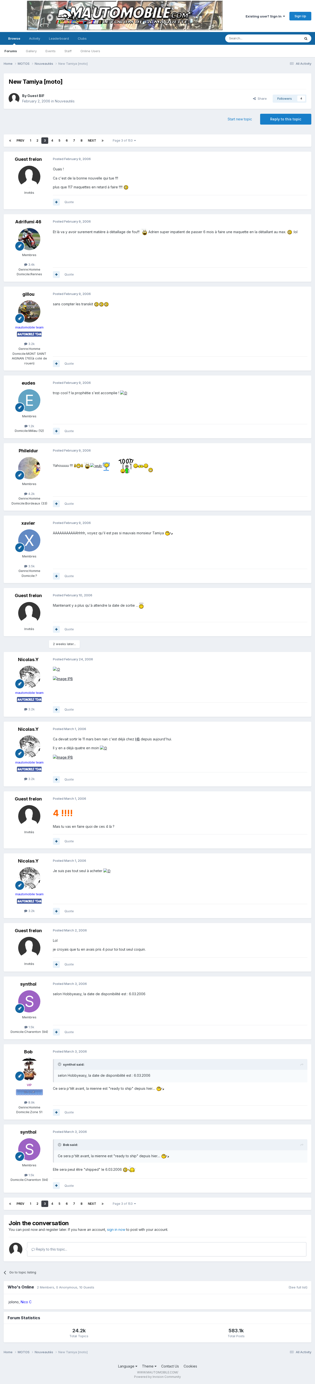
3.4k (31, 264)
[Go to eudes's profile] (29, 400)
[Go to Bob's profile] (29, 1069)
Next (92, 140)
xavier (28, 523)
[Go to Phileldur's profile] (29, 468)
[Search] (305, 38)
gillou (28, 294)
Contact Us (170, 1366)
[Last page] (102, 140)
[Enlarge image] (126, 187)
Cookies (190, 1366)
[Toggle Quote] (60, 1064)
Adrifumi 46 (28, 221)
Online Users (90, 51)
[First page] (10, 140)
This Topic (286, 38)
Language (126, 1366)
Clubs (82, 38)
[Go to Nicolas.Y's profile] (29, 677)
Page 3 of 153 (123, 140)
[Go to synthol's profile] (29, 1001)
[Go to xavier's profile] (29, 540)
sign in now (116, 1229)
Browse (14, 38)
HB (137, 739)
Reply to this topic (285, 119)
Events (51, 51)
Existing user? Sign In (264, 16)
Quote (69, 202)
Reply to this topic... (51, 1249)
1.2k (31, 426)
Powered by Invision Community (157, 1377)
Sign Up (300, 16)
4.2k (31, 494)
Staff (68, 51)
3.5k (31, 566)
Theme (148, 1366)
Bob (28, 1051)
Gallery (31, 51)
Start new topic (240, 119)
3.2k (31, 344)
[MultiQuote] (56, 202)
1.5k (31, 1027)
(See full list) (297, 1287)
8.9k (31, 1102)
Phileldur (28, 450)
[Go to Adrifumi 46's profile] (29, 239)
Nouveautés (65, 101)
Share (261, 98)
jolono (14, 1302)
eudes (28, 383)
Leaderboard (59, 38)
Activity (34, 38)
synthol (28, 984)
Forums (10, 51)
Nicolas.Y (28, 659)
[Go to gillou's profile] (29, 311)
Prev (20, 140)
